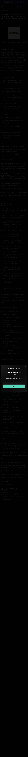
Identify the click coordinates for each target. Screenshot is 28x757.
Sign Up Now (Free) (14, 386)
